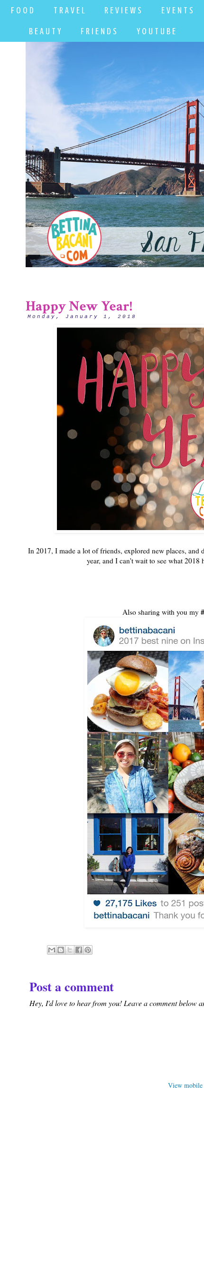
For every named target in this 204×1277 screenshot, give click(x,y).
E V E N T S (177, 10)
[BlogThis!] (60, 950)
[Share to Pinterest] (88, 950)
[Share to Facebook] (78, 950)
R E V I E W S (122, 10)
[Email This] (51, 950)
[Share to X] (69, 950)
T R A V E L (69, 10)
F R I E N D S (99, 31)
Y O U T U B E (156, 31)
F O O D (22, 10)
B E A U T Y (45, 31)
